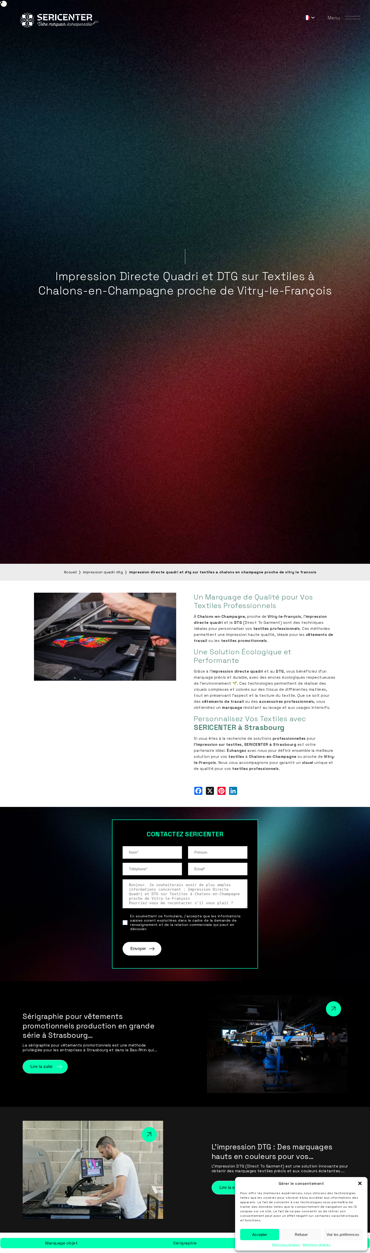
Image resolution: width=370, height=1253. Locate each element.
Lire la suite (41, 1066)
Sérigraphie (185, 1243)
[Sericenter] (59, 26)
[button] (359, 1183)
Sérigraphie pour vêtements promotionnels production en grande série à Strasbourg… (89, 1026)
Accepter (259, 1234)
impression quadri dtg (103, 572)
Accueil (70, 572)
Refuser (301, 1234)
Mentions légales (286, 1245)
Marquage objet (61, 1243)
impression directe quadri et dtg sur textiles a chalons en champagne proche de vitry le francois (222, 572)
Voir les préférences (342, 1234)
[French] (307, 18)
